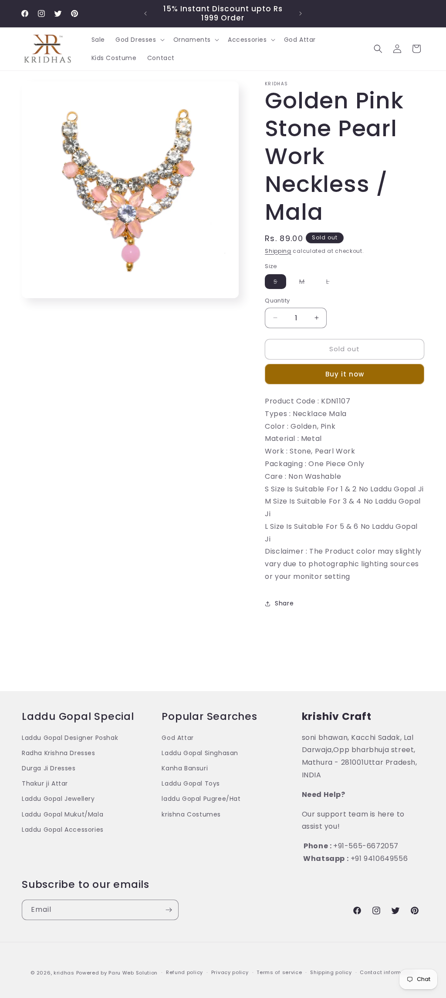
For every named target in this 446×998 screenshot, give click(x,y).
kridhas (64, 972)
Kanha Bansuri (185, 768)
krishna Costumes (191, 814)
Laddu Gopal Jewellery (58, 798)
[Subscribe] (168, 910)
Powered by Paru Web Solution (117, 972)
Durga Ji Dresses (49, 768)
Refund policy (184, 972)
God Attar (177, 737)
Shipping (278, 251)
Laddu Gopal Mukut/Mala (62, 814)
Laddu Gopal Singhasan (200, 753)
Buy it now (344, 374)
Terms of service (279, 972)
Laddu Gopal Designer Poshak (70, 737)
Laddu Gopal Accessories (63, 829)
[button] (139, 39)
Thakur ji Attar (45, 783)
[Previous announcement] (145, 13)
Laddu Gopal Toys (191, 783)
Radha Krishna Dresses (58, 753)
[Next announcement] (300, 13)
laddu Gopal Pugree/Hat (201, 798)
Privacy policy (230, 972)
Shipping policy (331, 972)
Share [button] (284, 603)
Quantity (277, 300)
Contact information (387, 972)
